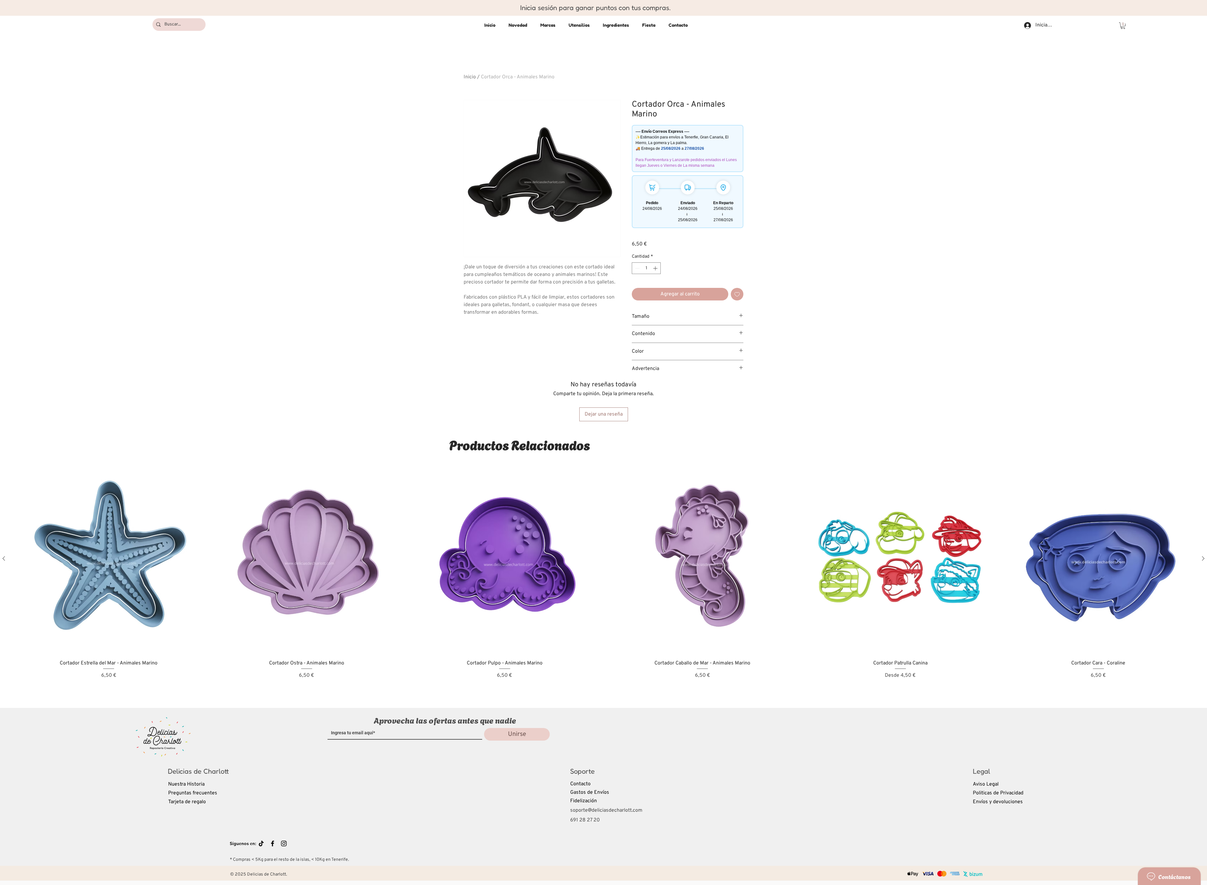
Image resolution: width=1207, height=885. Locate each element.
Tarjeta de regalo (187, 802)
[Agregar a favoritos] (737, 294)
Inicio (470, 77)
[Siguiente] (1203, 558)
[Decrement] (637, 268)
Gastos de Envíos (589, 792)
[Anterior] (4, 558)
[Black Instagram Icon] (284, 843)
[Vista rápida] (109, 559)
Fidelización (583, 801)
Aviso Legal (986, 784)
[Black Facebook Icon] (272, 843)
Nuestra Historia (186, 784)
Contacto (580, 784)
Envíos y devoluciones (998, 802)
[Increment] (656, 268)
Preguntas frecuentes (192, 793)
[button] (1123, 25)
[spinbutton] (646, 268)
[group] (603, 579)
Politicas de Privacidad (998, 793)
